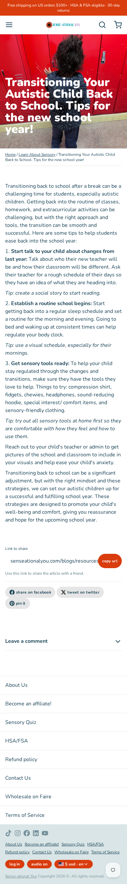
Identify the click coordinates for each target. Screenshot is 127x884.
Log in (14, 864)
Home (10, 154)
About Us (16, 685)
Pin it (21, 603)
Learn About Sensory (37, 154)
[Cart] (115, 24)
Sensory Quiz (20, 722)
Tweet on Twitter (83, 592)
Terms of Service (25, 815)
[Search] (99, 25)
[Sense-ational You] (64, 25)
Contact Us (18, 778)
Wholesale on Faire (28, 796)
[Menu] (11, 24)
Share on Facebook (33, 592)
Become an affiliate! (28, 703)
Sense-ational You (21, 876)
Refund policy (21, 759)
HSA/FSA (16, 740)
